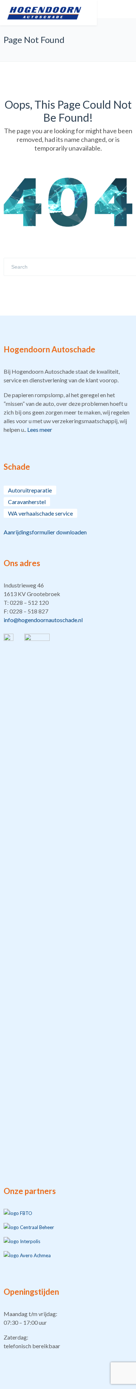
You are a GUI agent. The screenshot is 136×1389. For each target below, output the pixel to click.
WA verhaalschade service (40, 513)
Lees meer (39, 429)
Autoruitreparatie (30, 490)
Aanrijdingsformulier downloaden (45, 532)
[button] (68, 602)
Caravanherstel (27, 501)
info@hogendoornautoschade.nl (43, 619)
